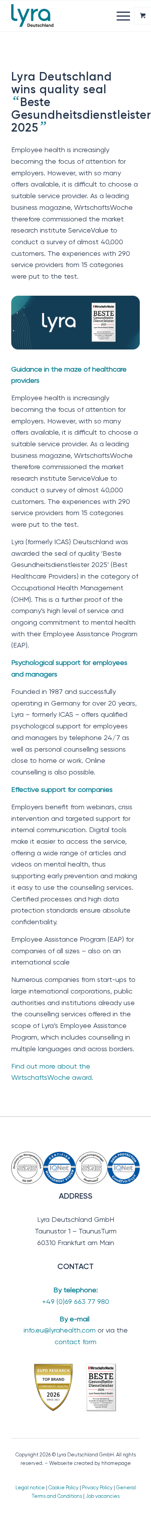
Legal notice (30, 1487)
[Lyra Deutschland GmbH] (62, 15)
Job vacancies (103, 1496)
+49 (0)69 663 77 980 (75, 1301)
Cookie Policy (63, 1487)
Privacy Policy (97, 1487)
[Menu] (119, 15)
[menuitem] (124, 15)
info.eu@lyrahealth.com (60, 1330)
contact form (75, 1342)
